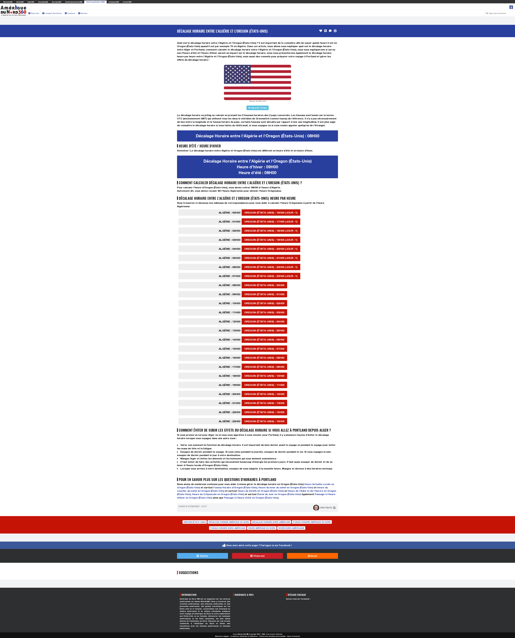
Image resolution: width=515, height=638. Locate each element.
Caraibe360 (43, 2)
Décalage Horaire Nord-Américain (271, 522)
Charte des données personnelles (272, 636)
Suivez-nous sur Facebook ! (298, 599)
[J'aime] (320, 31)
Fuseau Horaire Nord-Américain (227, 528)
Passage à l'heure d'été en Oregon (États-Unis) (251, 497)
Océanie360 (114, 2)
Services (83, 13)
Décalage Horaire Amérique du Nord (229, 522)
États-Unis (34, 13)
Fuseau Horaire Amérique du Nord (312, 522)
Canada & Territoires (53, 13)
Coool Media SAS (239, 634)
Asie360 (30, 2)
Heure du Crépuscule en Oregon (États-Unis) (218, 494)
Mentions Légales (222, 636)
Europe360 (56, 2)
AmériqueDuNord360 (95, 2)
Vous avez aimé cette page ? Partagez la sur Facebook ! (259, 545)
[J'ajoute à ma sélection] (325, 31)
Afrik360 (19, 2)
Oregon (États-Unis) (195, 522)
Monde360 (7, 2)
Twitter (203, 555)
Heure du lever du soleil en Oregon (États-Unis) (285, 487)
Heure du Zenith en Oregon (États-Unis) (261, 490)
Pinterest (259, 555)
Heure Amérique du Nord (261, 528)
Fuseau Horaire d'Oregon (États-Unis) (235, 487)
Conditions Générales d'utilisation (244, 636)
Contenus (71, 13)
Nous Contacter (293, 636)
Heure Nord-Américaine (291, 528)
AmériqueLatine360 (73, 2)
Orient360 (127, 2)
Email (313, 555)
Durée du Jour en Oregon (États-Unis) (279, 494)
